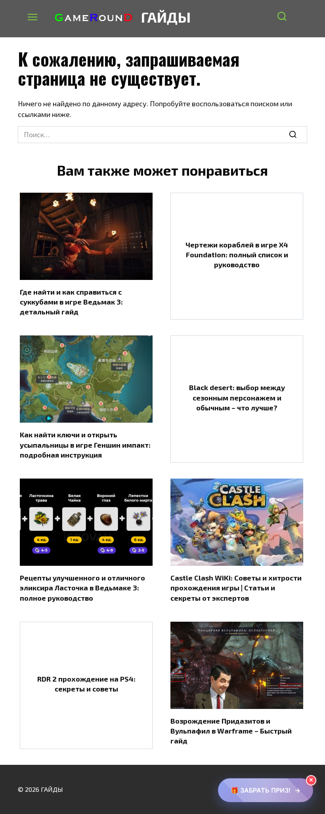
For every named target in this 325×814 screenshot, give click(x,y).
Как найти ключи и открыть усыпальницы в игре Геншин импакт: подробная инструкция (85, 444)
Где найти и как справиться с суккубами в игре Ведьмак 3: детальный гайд (71, 301)
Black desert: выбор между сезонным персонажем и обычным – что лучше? (237, 397)
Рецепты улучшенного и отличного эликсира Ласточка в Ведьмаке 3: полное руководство (82, 587)
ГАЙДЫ (166, 16)
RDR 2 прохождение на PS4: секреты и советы (86, 683)
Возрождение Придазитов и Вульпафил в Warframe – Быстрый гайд (231, 730)
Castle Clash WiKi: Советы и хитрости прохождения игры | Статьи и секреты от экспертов (236, 587)
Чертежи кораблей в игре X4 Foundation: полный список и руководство (236, 254)
